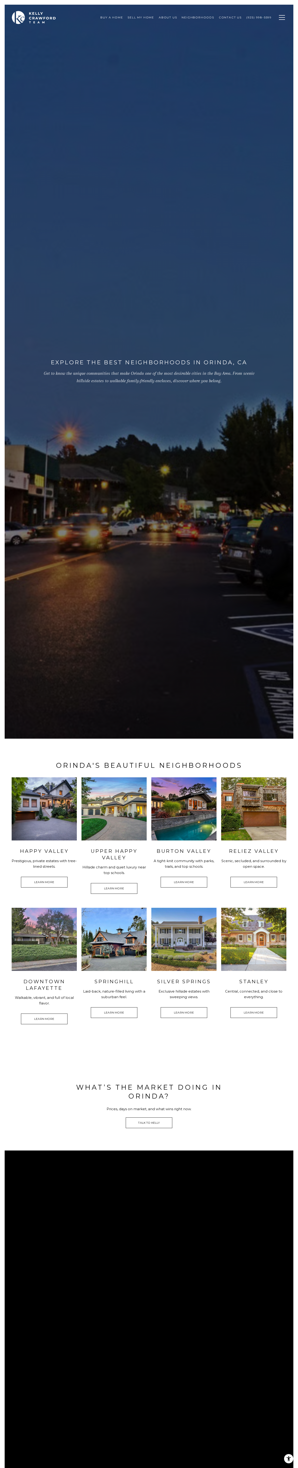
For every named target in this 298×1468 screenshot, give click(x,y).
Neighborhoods (198, 17)
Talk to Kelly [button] (149, 1122)
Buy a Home (111, 17)
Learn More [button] (44, 882)
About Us (168, 17)
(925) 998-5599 (259, 17)
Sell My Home (141, 17)
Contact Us (230, 17)
